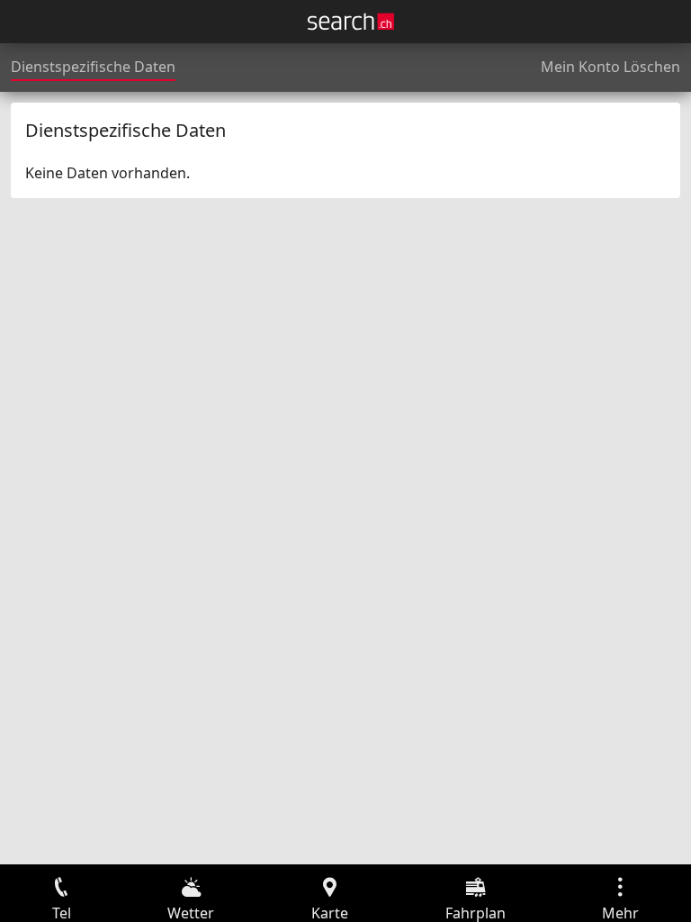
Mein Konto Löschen (610, 67)
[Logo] (351, 22)
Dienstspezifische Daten (93, 67)
